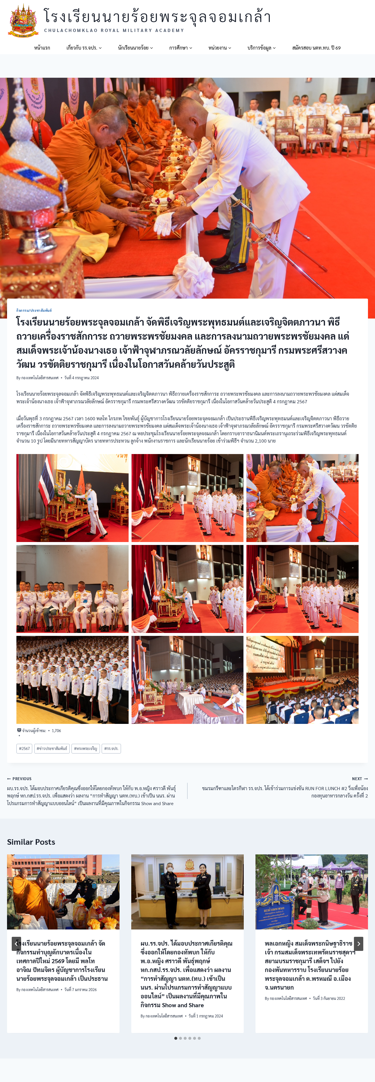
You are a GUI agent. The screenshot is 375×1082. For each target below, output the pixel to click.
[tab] (175, 1038)
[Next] (358, 944)
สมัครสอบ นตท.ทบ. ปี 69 (316, 48)
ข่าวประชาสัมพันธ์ (52, 748)
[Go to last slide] (16, 944)
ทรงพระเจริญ (85, 748)
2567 (24, 748)
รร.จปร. (111, 748)
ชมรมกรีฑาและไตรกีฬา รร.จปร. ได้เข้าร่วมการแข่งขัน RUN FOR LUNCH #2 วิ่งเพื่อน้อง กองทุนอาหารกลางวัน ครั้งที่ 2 (285, 787)
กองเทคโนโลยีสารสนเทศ (40, 377)
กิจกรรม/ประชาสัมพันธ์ (34, 310)
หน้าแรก (42, 48)
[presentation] (63, 891)
